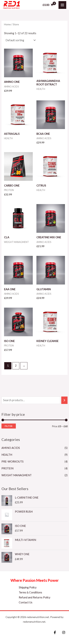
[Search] (64, 400)
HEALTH (6, 454)
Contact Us (25, 602)
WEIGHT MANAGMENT (16, 475)
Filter (9, 426)
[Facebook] (54, 632)
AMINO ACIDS (10, 447)
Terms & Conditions (30, 592)
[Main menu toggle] (62, 5)
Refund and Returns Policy (34, 597)
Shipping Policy (27, 587)
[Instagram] (63, 632)
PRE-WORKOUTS (12, 461)
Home (7, 24)
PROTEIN (7, 468)
